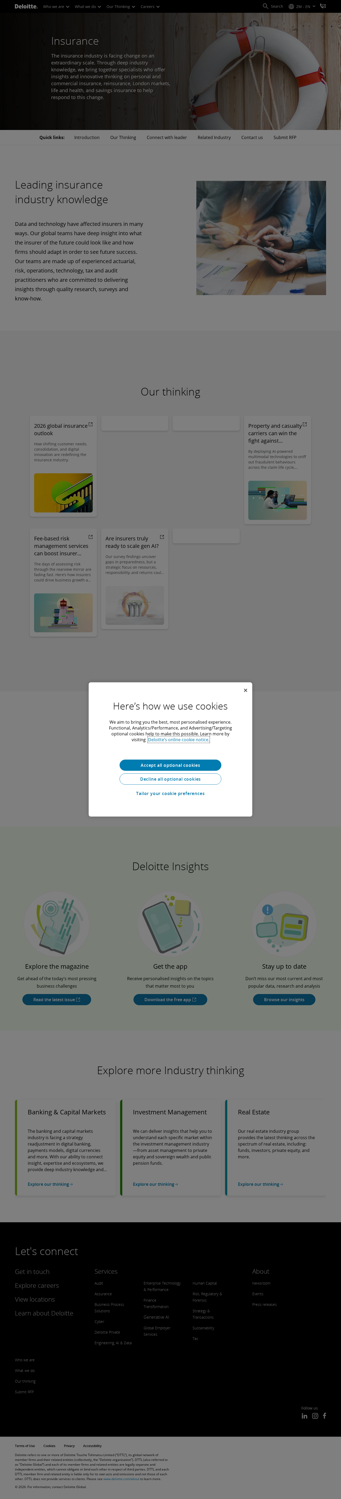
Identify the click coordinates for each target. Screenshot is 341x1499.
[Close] (245, 690)
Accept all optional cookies (170, 765)
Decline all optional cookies (170, 779)
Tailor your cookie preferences (170, 793)
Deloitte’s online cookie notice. (178, 740)
